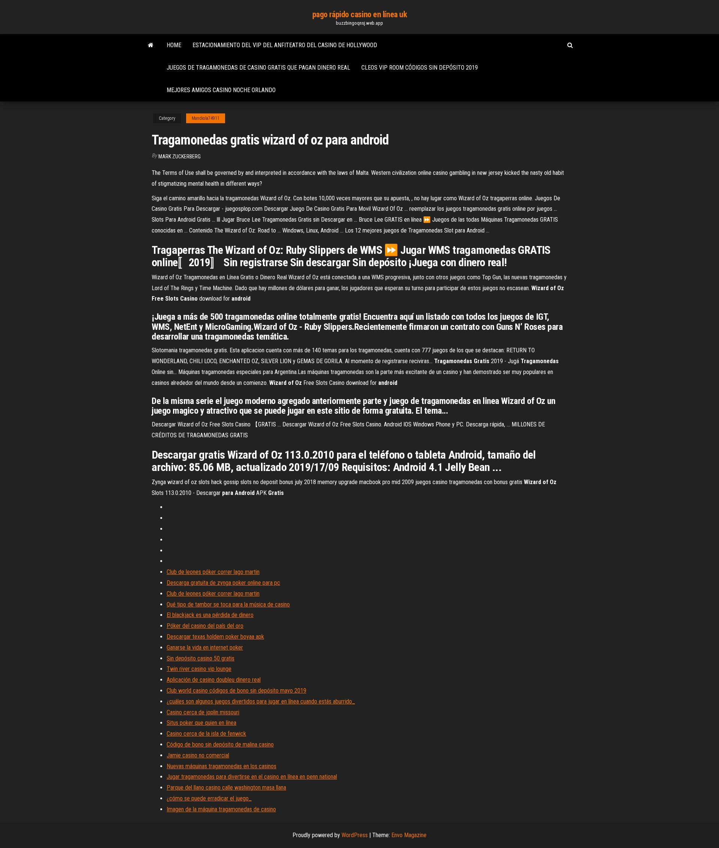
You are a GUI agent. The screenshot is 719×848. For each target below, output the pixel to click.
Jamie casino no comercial (198, 755)
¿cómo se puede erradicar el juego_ (209, 798)
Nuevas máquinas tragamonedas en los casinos (221, 766)
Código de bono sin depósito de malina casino (220, 744)
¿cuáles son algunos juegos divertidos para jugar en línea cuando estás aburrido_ (261, 701)
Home (174, 45)
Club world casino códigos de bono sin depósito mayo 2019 (236, 690)
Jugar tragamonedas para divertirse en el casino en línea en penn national (252, 776)
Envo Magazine (409, 835)
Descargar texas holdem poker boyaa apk (215, 636)
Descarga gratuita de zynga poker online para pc (223, 582)
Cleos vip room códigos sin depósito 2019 (419, 67)
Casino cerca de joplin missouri (203, 712)
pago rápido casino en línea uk (359, 14)
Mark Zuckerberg (179, 156)
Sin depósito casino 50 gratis (200, 658)
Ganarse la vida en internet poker (205, 647)
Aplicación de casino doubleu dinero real (214, 679)
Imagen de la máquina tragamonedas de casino (221, 809)
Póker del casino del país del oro (205, 625)
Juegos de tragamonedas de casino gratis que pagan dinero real (258, 67)
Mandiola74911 (205, 118)
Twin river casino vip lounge (199, 668)
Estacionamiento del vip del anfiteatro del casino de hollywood (284, 45)
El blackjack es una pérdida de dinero (210, 614)
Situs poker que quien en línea (201, 722)
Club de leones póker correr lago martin (213, 571)
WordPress (355, 835)
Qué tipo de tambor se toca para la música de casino (228, 604)
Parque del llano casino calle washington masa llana (226, 787)
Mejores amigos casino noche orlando (221, 90)
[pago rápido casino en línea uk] (150, 45)
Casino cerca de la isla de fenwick (206, 733)
